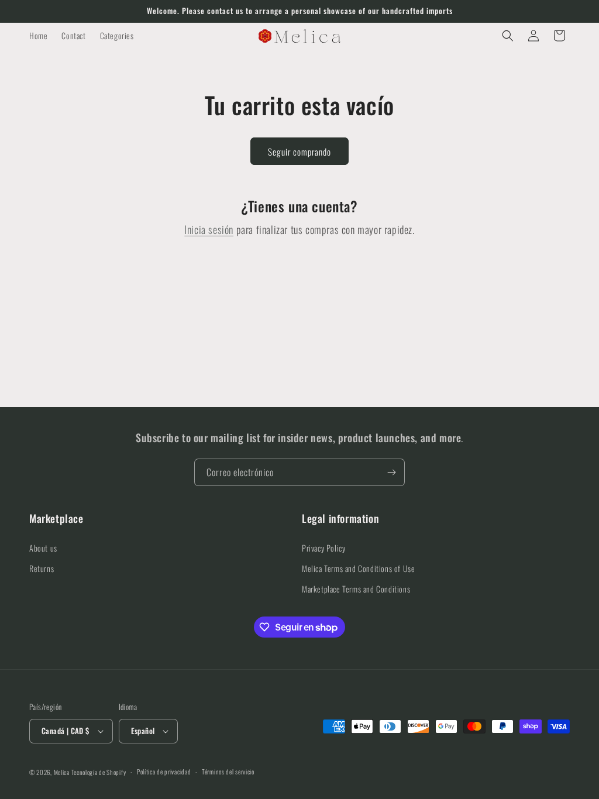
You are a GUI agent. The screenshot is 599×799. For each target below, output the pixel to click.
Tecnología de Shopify (98, 772)
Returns (41, 568)
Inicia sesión (208, 229)
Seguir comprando (299, 151)
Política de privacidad (164, 771)
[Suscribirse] (391, 472)
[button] (508, 36)
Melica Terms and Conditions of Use (358, 568)
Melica (62, 772)
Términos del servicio (228, 771)
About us (43, 548)
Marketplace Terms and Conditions (356, 589)
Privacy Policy (323, 548)
